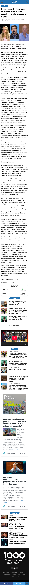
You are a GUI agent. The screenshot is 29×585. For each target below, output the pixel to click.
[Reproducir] (3, 344)
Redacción (6, 20)
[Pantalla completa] (26, 344)
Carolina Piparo (6, 281)
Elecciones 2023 (16, 281)
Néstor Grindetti (6, 282)
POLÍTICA (8, 572)
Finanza (13, 576)
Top (13, 282)
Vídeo (18, 576)
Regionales (24, 574)
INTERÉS (14, 574)
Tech (25, 572)
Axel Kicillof (14, 279)
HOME (4, 572)
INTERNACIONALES (7, 574)
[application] (14, 338)
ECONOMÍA (21, 572)
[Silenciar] (23, 344)
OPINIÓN (18, 574)
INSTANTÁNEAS (14, 572)
